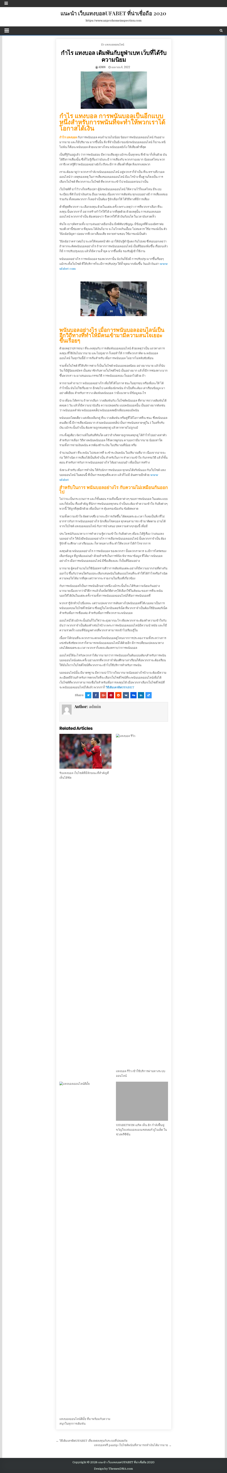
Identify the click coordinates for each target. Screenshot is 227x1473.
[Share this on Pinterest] (111, 695)
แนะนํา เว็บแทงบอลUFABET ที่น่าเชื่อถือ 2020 (113, 13)
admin (102, 67)
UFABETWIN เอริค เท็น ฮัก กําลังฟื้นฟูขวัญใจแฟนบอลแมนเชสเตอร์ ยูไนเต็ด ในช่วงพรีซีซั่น (141, 1129)
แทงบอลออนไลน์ (114, 44)
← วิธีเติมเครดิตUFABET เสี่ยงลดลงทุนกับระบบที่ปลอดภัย (91, 1440)
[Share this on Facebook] (96, 695)
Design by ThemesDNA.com (113, 1468)
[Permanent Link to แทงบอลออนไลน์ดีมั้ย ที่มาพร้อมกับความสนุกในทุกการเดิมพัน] (85, 1248)
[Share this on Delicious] (148, 695)
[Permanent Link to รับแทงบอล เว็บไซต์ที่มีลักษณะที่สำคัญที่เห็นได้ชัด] (85, 751)
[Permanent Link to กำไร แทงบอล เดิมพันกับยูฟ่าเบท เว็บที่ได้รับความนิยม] (113, 90)
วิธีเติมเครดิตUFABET (120, 687)
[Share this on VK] (126, 695)
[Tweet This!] (88, 695)
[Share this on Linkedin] (141, 695)
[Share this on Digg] (133, 695)
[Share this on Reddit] (118, 695)
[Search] (221, 30)
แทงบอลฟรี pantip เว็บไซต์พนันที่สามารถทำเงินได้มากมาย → (133, 1445)
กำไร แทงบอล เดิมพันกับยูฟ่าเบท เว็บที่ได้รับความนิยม (114, 56)
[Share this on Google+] (103, 695)
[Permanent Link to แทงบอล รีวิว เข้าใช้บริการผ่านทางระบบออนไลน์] (142, 900)
